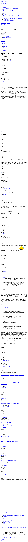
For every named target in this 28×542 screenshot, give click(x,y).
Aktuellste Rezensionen (8, 18)
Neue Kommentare (13, 15)
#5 (3, 274)
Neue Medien (13, 10)
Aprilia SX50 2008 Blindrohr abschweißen (10, 460)
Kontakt (5, 518)
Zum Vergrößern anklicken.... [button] (9, 290)
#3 (3, 197)
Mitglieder (5, 19)
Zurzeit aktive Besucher (8, 20)
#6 (3, 370)
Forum (4, 7)
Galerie (4, 14)
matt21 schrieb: (6, 307)
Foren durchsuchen (14, 8)
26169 (4, 148)
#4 (3, 243)
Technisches (5, 388)
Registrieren (3, 43)
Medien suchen (21, 15)
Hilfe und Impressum (7, 522)
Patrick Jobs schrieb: (7, 277)
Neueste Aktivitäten (12, 12)
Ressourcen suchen (18, 18)
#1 (3, 85)
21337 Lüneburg (6, 188)
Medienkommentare (20, 10)
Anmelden (3, 41)
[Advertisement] (14, 117)
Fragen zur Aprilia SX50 (6, 422)
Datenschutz (6, 521)
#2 (3, 157)
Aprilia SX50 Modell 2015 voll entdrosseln (10, 403)
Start (4, 523)
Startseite (5, 5)
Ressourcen (5, 17)
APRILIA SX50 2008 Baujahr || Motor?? (9, 441)
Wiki (4, 13)
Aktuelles (5, 9)
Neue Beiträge (6, 8)
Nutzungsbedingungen (8, 520)
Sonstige (5, 407)
